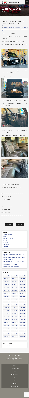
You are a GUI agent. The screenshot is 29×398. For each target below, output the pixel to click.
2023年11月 (6, 307)
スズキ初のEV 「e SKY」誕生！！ (11, 264)
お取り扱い (14, 27)
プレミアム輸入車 (8, 234)
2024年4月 (14, 302)
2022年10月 (14, 319)
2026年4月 (14, 278)
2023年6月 (22, 310)
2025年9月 (22, 284)
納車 (25, 27)
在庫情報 (14, 371)
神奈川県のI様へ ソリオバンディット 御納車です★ (14, 262)
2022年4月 (14, 325)
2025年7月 (14, 287)
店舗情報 (14, 365)
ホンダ (18, 29)
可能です (19, 27)
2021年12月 (22, 328)
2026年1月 (14, 281)
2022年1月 (14, 328)
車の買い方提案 (14, 374)
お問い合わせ (14, 383)
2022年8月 (6, 322)
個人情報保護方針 (14, 386)
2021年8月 (6, 333)
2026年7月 (14, 275)
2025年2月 (6, 293)
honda (22, 29)
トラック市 (6, 244)
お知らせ (6, 236)
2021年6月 (22, 333)
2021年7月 (14, 333)
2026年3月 (22, 278)
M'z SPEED (6, 242)
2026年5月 (6, 278)
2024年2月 (6, 304)
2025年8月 (6, 287)
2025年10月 (14, 284)
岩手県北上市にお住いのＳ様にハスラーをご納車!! (14, 255)
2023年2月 (6, 316)
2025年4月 (14, 290)
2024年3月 (22, 302)
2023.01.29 (5, 26)
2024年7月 (14, 299)
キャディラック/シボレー (9, 238)
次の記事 (20, 224)
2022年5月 (6, 325)
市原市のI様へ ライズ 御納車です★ (12, 266)
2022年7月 (14, 322)
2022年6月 (22, 322)
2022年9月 (22, 319)
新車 (22, 27)
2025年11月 (6, 284)
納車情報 (12, 26)
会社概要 (14, 380)
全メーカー (10, 27)
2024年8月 (6, 299)
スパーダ (5, 27)
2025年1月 (14, 293)
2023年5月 (6, 313)
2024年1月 (14, 304)
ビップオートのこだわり (14, 368)
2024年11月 (6, 296)
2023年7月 (14, 310)
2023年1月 (14, 316)
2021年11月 (6, 331)
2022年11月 (6, 319)
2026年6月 (22, 275)
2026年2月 (6, 281)
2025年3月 (22, 290)
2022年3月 (22, 325)
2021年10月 (14, 331)
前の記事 (9, 224)
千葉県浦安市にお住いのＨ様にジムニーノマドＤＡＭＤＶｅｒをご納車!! (14, 258)
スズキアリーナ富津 (13, 29)
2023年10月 (14, 307)
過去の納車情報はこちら (9, 346)
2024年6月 (22, 299)
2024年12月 (22, 293)
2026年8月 (6, 275)
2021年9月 (22, 331)
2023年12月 (22, 304)
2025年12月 (22, 281)
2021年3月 (22, 336)
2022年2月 (6, 328)
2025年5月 (6, 290)
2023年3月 (22, 313)
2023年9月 (22, 307)
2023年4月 (14, 313)
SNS (14, 377)
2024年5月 (6, 302)
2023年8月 (6, 310)
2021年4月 (14, 336)
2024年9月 (22, 296)
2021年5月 (6, 336)
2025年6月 (22, 287)
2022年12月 (22, 316)
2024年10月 (14, 296)
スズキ (5, 240)
